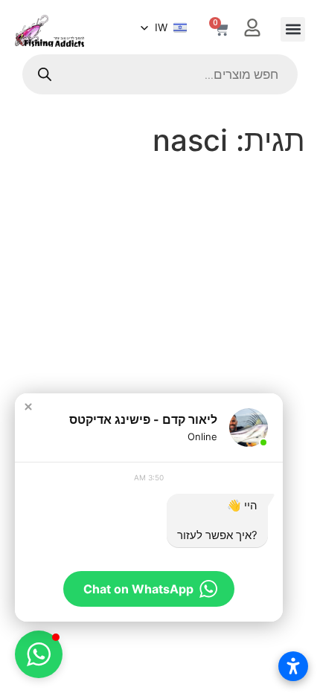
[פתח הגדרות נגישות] (293, 666)
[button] (293, 29)
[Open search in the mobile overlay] (160, 74)
